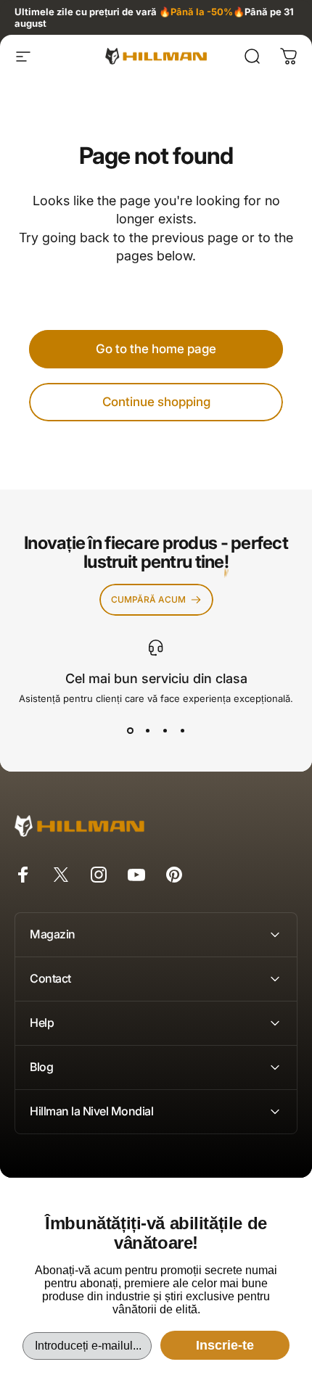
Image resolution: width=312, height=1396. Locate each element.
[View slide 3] (164, 730)
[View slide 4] (182, 730)
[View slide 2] (147, 730)
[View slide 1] (130, 730)
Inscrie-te (225, 1345)
